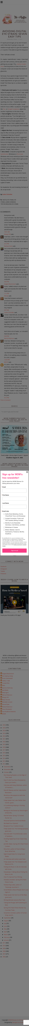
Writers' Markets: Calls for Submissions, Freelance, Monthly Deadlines (14, 532)
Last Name (5, 503)
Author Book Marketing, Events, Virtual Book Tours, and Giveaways (15, 515)
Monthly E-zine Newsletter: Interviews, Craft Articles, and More (15, 524)
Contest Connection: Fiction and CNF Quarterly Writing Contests (14, 519)
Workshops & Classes (11, 527)
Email (4, 487)
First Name (5, 495)
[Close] (27, 472)
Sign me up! (14, 550)
